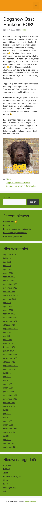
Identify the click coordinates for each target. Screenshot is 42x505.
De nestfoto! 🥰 (10, 221)
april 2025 (7, 306)
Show (8, 179)
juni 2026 (7, 262)
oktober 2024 (9, 325)
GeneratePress (30, 501)
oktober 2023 (9, 362)
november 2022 (10, 399)
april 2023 (7, 384)
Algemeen (7, 465)
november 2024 (10, 321)
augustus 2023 (9, 369)
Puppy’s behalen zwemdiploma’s (17, 229)
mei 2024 (7, 336)
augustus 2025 (9, 299)
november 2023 (10, 358)
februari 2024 (9, 347)
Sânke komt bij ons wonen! (15, 233)
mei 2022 (7, 417)
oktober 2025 (9, 292)
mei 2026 (7, 266)
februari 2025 (9, 314)
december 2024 (10, 317)
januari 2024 (8, 351)
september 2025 (10, 295)
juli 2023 (7, 373)
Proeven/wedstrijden (12, 476)
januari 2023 (8, 391)
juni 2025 (7, 303)
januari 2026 (8, 280)
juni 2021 (7, 440)
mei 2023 (7, 380)
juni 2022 (7, 414)
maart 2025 (8, 310)
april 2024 (7, 340)
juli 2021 (6, 436)
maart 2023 (8, 388)
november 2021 (10, 428)
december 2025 (10, 284)
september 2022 (10, 406)
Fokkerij (6, 469)
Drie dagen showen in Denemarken (21, 186)
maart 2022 (8, 425)
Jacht (5, 473)
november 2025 (10, 288)
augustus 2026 (9, 254)
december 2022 (10, 395)
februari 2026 (9, 277)
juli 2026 (7, 258)
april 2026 (7, 269)
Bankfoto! (7, 225)
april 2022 (7, 421)
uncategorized (9, 487)
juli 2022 (7, 410)
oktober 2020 (9, 443)
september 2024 (10, 329)
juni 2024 (7, 332)
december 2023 (10, 354)
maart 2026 (8, 273)
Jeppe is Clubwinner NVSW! (18, 183)
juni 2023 (7, 377)
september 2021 (10, 432)
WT (4, 491)
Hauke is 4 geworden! (12, 236)
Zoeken (6, 198)
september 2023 (10, 366)
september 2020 (10, 447)
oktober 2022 (9, 403)
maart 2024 (8, 343)
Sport (5, 484)
